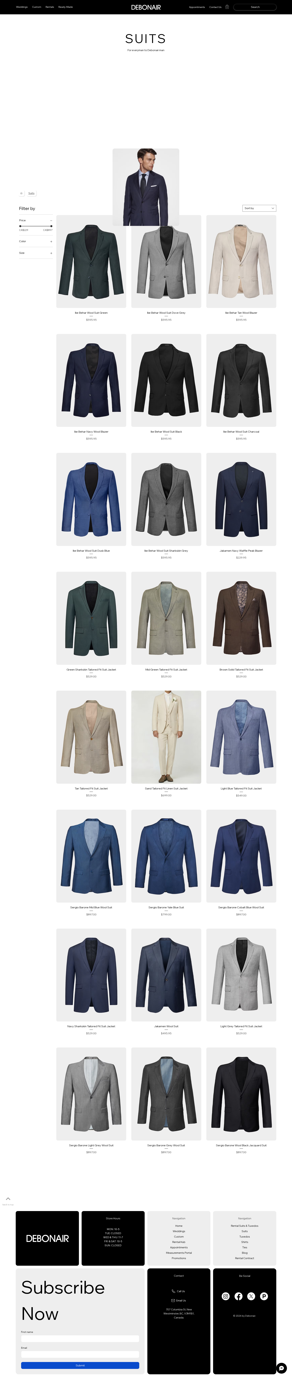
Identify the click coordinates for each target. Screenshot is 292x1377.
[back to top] (8, 1199)
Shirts (244, 1242)
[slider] (20, 226)
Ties (244, 1247)
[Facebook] (238, 1296)
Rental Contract (244, 1258)
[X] (251, 1296)
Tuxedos (244, 1236)
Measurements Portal (179, 1252)
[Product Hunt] (264, 1296)
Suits (245, 1231)
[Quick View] (91, 261)
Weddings (179, 1231)
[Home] (21, 193)
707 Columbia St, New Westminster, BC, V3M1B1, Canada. (178, 1313)
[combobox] (259, 208)
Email (24, 1347)
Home (178, 1225)
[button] (50, 7)
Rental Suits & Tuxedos (244, 1225)
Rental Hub (178, 1242)
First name (27, 1331)
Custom (179, 1236)
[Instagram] (226, 1296)
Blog (245, 1252)
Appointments (179, 1247)
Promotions (179, 1258)
